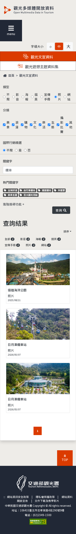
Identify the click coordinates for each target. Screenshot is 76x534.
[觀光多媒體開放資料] (35, 10)
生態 (52, 124)
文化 (34, 124)
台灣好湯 (13, 190)
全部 (9, 239)
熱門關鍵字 (11, 182)
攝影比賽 (61, 124)
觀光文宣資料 (28, 75)
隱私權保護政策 (45, 497)
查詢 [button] (60, 210)
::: (4, 497)
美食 (8, 124)
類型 (6, 87)
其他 (70, 124)
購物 (25, 124)
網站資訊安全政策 (18, 497)
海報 (26, 96)
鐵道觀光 (47, 190)
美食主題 (13, 195)
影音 (17, 96)
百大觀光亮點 (30, 195)
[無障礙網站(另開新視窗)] (38, 521)
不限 (8, 96)
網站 (68, 96)
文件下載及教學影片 (47, 501)
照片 (59, 96)
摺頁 (36, 96)
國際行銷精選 (12, 142)
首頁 (10, 75)
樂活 (43, 124)
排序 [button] (66, 231)
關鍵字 (7, 161)
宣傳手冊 (47, 96)
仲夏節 (62, 190)
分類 (6, 110)
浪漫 (17, 124)
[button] (50, 46)
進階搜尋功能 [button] (12, 204)
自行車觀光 (29, 190)
